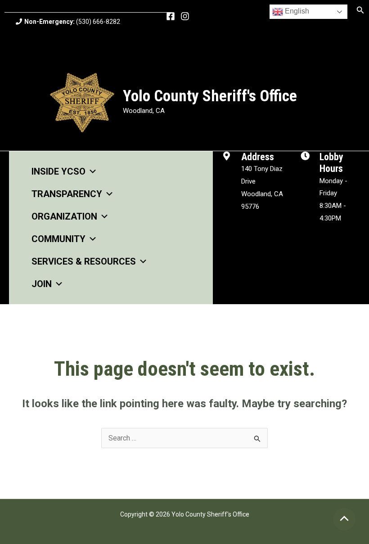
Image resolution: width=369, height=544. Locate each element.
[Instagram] (184, 16)
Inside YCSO (59, 171)
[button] (360, 10)
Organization (64, 216)
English (296, 11)
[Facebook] (170, 16)
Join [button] (42, 284)
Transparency (67, 194)
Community (59, 239)
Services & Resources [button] (84, 261)
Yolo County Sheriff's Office (210, 96)
